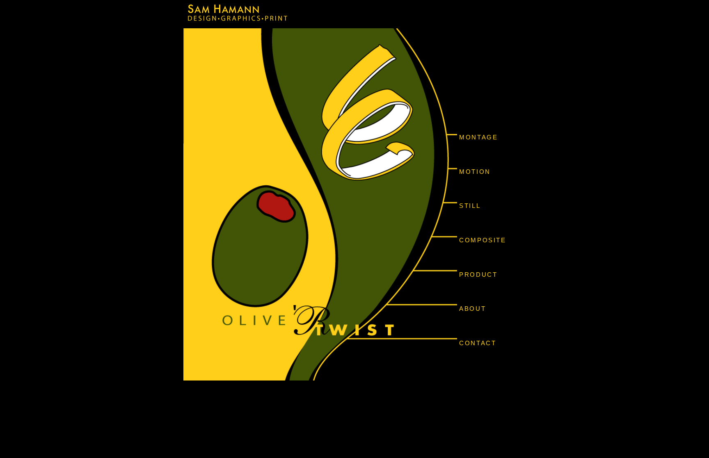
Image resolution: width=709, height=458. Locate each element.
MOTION (475, 171)
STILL (469, 205)
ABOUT (472, 308)
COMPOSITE (482, 240)
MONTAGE (478, 137)
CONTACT (477, 343)
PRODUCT (478, 274)
